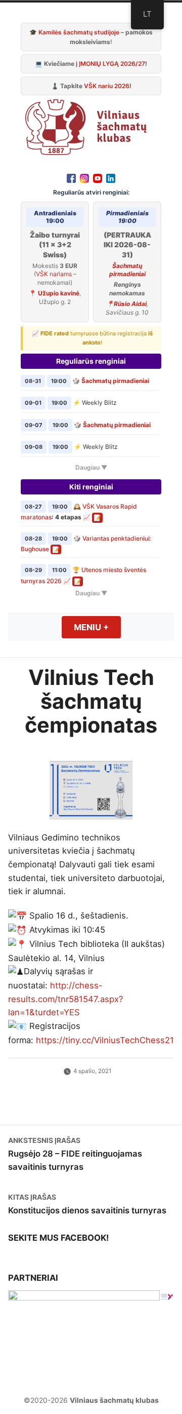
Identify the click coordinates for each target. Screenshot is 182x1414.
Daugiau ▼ (91, 467)
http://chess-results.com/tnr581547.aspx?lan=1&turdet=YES (65, 998)
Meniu (97, 627)
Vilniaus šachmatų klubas (114, 1400)
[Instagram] (84, 178)
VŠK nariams (54, 274)
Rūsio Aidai (130, 304)
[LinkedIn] (110, 178)
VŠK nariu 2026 (106, 86)
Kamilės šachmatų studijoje (78, 32)
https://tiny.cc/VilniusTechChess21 (105, 1040)
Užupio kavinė (58, 293)
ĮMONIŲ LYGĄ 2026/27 (112, 63)
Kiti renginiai (91, 487)
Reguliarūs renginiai (91, 361)
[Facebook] (71, 178)
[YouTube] (97, 178)
